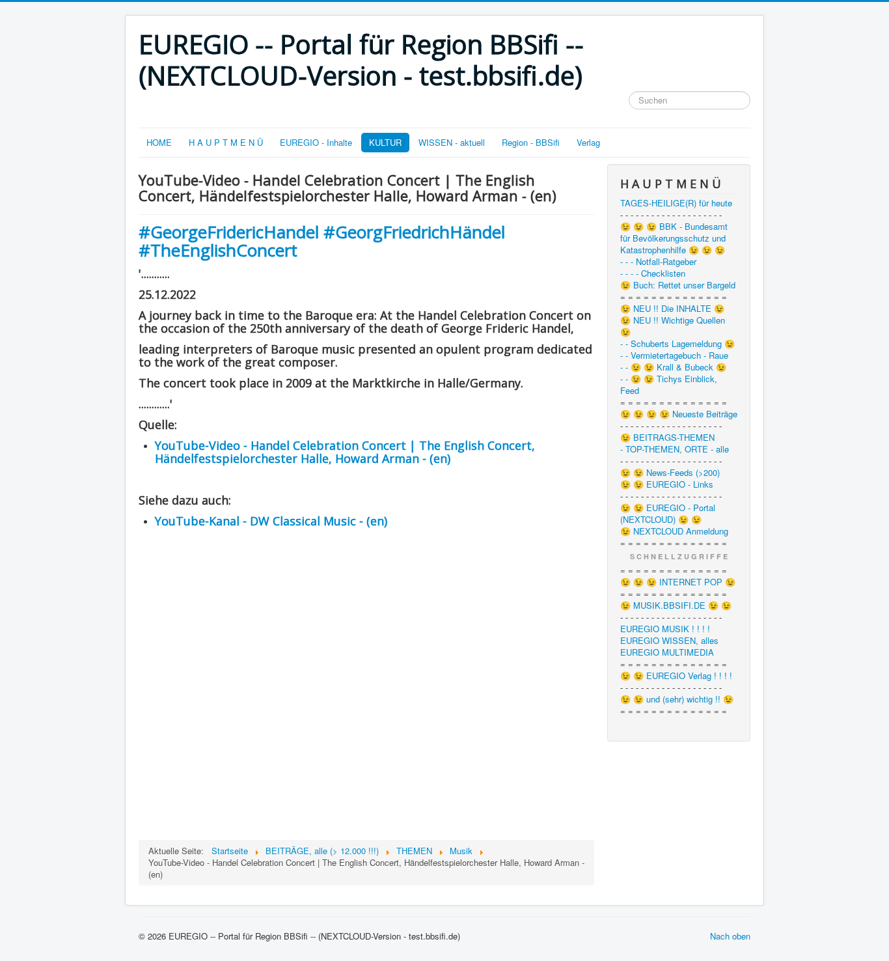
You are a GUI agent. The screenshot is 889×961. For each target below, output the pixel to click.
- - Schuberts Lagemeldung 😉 (677, 344)
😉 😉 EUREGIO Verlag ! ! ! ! (676, 676)
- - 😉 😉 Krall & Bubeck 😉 (673, 367)
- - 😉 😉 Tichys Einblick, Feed (668, 385)
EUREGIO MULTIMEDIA (667, 652)
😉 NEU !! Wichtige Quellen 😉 (672, 326)
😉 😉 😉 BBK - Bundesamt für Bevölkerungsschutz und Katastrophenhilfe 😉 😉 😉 (674, 238)
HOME (159, 142)
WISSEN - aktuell (451, 142)
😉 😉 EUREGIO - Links (666, 484)
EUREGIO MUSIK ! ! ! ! (665, 629)
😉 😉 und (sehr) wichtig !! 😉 (676, 699)
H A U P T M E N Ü (226, 142)
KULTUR (385, 142)
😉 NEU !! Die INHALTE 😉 (672, 308)
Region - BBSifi (531, 142)
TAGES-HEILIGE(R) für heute (676, 203)
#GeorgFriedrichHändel (414, 232)
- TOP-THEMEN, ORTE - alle (674, 449)
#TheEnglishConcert (218, 250)
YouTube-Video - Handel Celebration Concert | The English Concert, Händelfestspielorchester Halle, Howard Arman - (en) (345, 452)
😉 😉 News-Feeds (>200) (670, 473)
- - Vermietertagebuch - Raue (674, 355)
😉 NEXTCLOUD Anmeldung (674, 531)
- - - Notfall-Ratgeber (658, 262)
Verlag (588, 142)
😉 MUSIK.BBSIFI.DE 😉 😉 (676, 605)
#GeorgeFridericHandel (229, 232)
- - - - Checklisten (652, 273)
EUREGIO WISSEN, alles (669, 641)
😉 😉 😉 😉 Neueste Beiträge (678, 414)
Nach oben (730, 936)
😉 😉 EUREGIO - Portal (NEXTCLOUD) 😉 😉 (667, 513)
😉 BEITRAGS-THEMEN (667, 437)
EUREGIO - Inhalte (316, 142)
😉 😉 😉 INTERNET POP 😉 (677, 582)
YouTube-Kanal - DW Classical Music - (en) (271, 521)
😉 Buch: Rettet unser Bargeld (677, 285)
